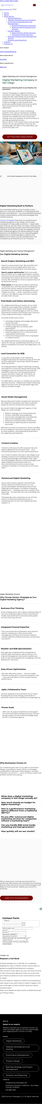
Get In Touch (7, 944)
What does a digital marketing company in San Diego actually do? (19, 797)
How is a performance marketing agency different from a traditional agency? (19, 811)
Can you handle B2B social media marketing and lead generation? (18, 826)
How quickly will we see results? (18, 831)
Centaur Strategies (7, 220)
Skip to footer (14, 1)
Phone (5, 932)
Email (5, 930)
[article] (21, 224)
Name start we (8, 928)
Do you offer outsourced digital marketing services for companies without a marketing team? (19, 819)
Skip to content (4, 1)
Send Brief (3, 59)
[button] (21, 797)
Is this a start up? (9, 942)
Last (23, 925)
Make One (3, 67)
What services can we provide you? (16, 938)
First (23, 923)
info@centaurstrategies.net (8, 51)
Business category (10, 934)
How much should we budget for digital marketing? (18, 803)
